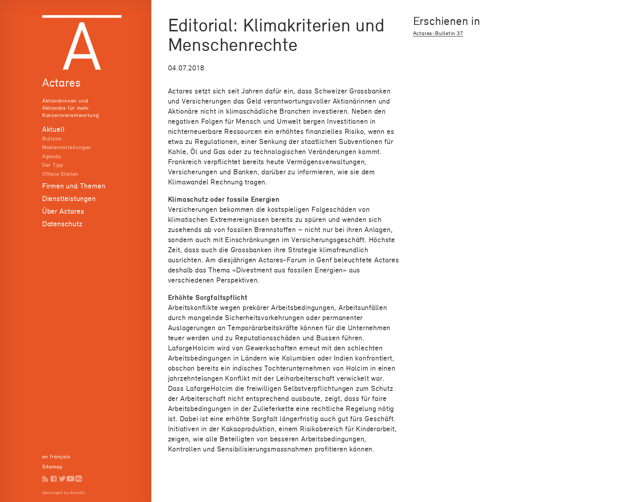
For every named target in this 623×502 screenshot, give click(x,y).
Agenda (51, 156)
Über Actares (63, 211)
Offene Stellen (60, 174)
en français (56, 456)
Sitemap (52, 466)
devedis (77, 492)
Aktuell (53, 129)
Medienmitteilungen (66, 147)
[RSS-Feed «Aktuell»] (45, 479)
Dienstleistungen (69, 198)
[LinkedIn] (79, 479)
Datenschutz (62, 223)
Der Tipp (52, 165)
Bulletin (52, 138)
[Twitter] (62, 479)
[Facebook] (53, 479)
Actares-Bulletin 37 (438, 33)
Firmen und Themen (74, 186)
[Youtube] (70, 479)
